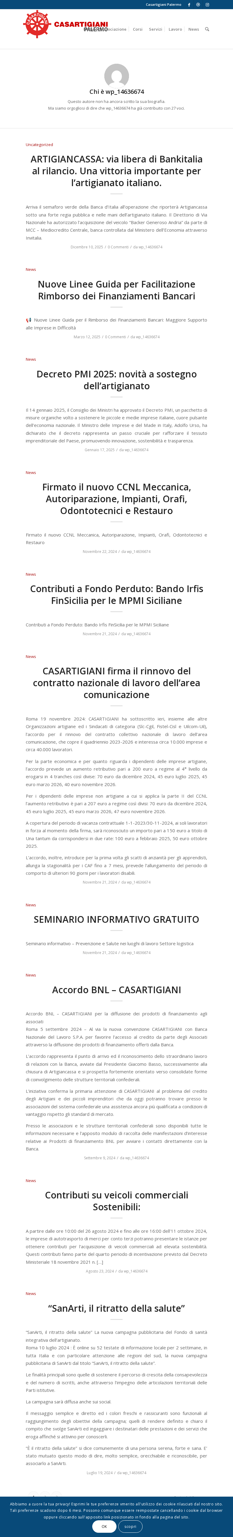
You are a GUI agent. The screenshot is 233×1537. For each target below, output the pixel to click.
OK (104, 1526)
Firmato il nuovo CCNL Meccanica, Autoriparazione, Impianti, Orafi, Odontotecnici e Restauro (116, 499)
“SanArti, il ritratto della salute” (116, 1308)
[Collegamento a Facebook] (189, 4)
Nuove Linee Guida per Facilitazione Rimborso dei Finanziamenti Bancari (116, 290)
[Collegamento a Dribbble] (198, 4)
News (31, 269)
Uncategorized (39, 144)
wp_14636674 (150, 247)
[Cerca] (207, 29)
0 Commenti (118, 247)
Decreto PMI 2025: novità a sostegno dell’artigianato (116, 380)
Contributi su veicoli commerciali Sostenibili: (116, 1201)
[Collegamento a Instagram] (207, 4)
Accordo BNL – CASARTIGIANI (116, 989)
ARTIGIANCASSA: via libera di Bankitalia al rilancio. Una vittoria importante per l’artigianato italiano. (117, 171)
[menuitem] (89, 29)
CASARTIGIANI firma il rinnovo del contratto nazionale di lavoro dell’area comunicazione (116, 683)
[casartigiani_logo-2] (65, 29)
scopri (130, 1526)
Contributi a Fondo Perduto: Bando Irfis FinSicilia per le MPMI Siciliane (116, 594)
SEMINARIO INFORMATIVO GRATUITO (116, 919)
